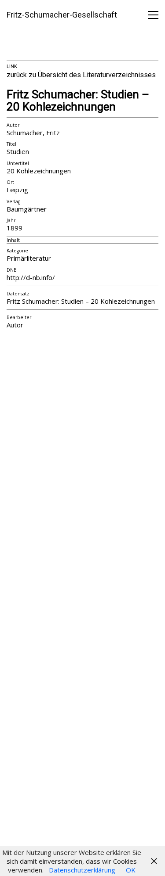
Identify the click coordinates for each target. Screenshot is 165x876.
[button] (153, 15)
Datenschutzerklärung (82, 869)
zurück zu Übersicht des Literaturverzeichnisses (81, 75)
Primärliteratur (29, 258)
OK (131, 869)
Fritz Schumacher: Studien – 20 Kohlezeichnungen (78, 100)
